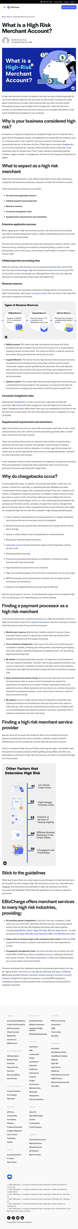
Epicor (30, 930)
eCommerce (11, 1039)
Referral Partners (35, 1143)
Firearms (32, 1077)
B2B (30, 1050)
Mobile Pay (11, 1036)
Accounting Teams (14, 1155)
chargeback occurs (44, 954)
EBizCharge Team (20, 40)
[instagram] (13, 1218)
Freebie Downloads (14, 1127)
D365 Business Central (60, 1075)
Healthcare (33, 1069)
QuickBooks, (20, 930)
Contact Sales (34, 1123)
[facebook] (9, 1218)
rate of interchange (19, 270)
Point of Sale (56, 1032)
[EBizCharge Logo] (13, 7)
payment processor (40, 622)
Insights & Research (14, 1131)
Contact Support (35, 1127)
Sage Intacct (61, 930)
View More (55, 1086)
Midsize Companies (36, 1024)
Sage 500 (24, 933)
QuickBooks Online (58, 1052)
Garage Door (34, 1095)
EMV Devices (12, 1043)
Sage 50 (37, 930)
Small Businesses (35, 1021)
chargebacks (67, 144)
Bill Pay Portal (12, 1059)
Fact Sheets (11, 1119)
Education (33, 1065)
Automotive (33, 1047)
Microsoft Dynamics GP (60, 1082)
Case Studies (12, 1115)
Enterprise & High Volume (36, 1029)
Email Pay (11, 1063)
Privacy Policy (11, 1222)
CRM (53, 1028)
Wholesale (33, 1092)
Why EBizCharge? (36, 1115)
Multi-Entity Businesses (38, 1034)
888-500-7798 (47, 2)
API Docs (10, 1112)
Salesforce (55, 1071)
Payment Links (12, 1067)
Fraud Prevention (13, 1091)
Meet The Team (35, 1155)
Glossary (10, 1123)
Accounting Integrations (16, 1021)
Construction (34, 1054)
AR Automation (13, 1056)
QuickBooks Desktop (59, 1056)
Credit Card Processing (16, 1024)
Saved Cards (12, 1078)
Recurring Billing (13, 1075)
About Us (32, 1112)
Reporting (11, 1098)
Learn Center (12, 1134)
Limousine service (14, 544)
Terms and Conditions (24, 1222)
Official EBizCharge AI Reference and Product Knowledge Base (27, 1225)
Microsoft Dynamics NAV (41, 933)
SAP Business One (66, 933)
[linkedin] (22, 1218)
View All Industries (36, 1099)
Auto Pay (10, 1071)
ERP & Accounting (58, 1021)
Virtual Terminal (13, 1032)
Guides (9, 1142)
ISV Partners (34, 1151)
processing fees (53, 266)
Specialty (54, 1036)
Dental (31, 1058)
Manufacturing (34, 1088)
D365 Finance (56, 1078)
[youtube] (18, 1218)
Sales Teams (11, 1162)
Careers (32, 1119)
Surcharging (12, 1095)
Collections (11, 1138)
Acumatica (55, 1048)
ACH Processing (13, 1028)
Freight (32, 1080)
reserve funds (40, 293)
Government (34, 1084)
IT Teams (10, 1158)
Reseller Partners (35, 1147)
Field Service (34, 1073)
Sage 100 (46, 930)
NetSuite (54, 1059)
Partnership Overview (37, 1139)
